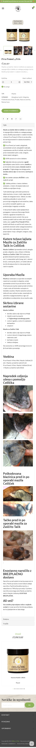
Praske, (17, 99)
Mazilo (14, 94)
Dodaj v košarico (11, 111)
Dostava (6, 619)
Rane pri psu (6, 102)
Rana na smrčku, (25, 99)
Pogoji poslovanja (23, 743)
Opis (4, 125)
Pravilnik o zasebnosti (9, 743)
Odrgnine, (25, 97)
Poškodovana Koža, (8, 99)
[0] (33, 8)
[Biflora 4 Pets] (18, 7)
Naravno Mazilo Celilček (18, 677)
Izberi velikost (27, 78)
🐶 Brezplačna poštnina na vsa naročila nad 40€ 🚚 (17, 1)
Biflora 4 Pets (15, 741)
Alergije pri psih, (17, 97)
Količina (4, 78)
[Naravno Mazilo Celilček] (18, 660)
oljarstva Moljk (25, 314)
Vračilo (5, 624)
